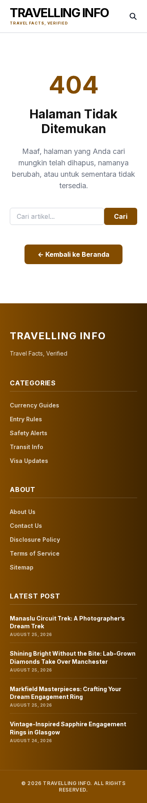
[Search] (133, 16)
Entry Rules (26, 419)
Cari (120, 216)
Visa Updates (29, 460)
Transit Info (26, 446)
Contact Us (26, 525)
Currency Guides (34, 405)
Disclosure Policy (35, 539)
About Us (23, 511)
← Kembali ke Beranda (73, 254)
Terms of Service (35, 553)
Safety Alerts (28, 432)
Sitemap (21, 567)
